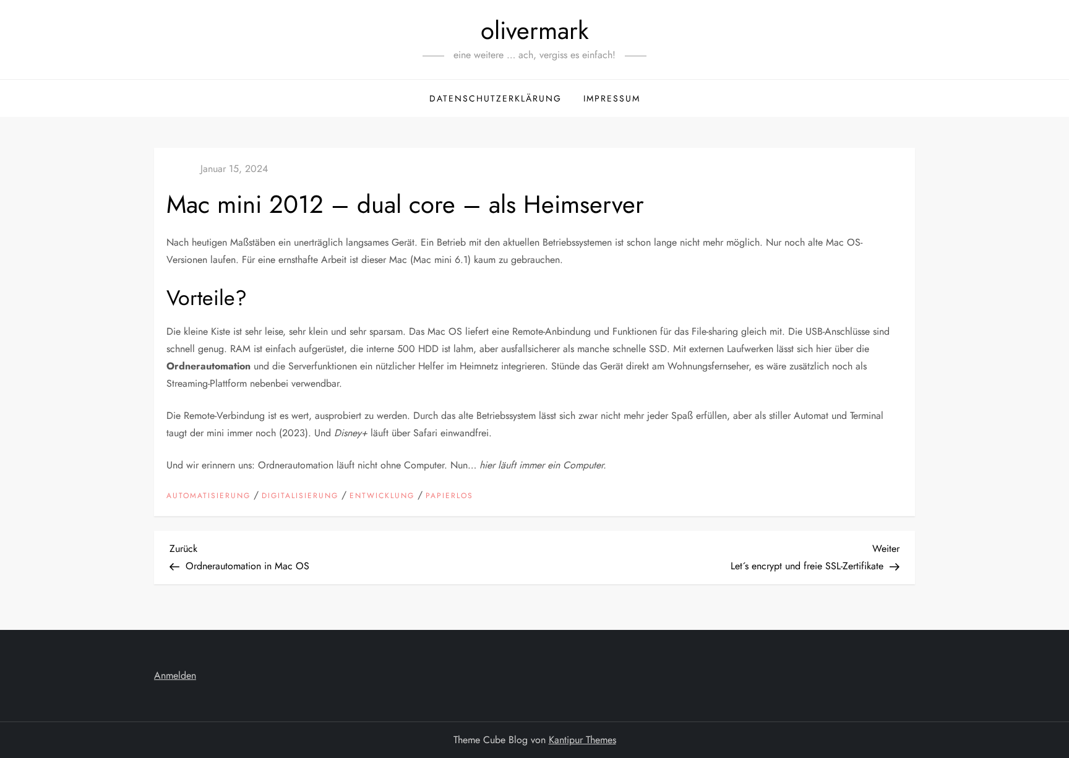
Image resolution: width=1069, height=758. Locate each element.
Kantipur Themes (582, 740)
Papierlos (449, 496)
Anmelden (175, 675)
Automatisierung (208, 496)
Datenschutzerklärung (495, 98)
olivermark (535, 30)
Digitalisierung (300, 496)
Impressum (611, 98)
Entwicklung (382, 496)
